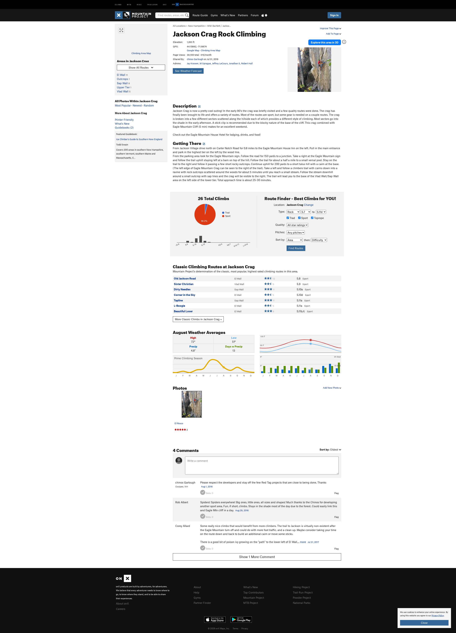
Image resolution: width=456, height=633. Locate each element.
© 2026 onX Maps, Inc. (219, 628)
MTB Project (250, 602)
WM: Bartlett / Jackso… (219, 25)
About (197, 587)
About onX (122, 603)
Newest (137, 105)
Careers (120, 608)
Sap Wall (122, 83)
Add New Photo (331, 387)
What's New (228, 15)
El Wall (121, 74)
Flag (336, 493)
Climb (118, 4)
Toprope (318, 217)
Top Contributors (253, 592)
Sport (304, 217)
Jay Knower (193, 63)
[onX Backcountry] (183, 5)
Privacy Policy (438, 615)
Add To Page (332, 33)
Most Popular (123, 105)
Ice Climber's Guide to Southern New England (139, 139)
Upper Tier (123, 87)
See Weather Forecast (188, 70)
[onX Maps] (123, 581)
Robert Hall (247, 63)
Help (196, 592)
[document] (424, 618)
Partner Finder (202, 602)
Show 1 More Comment (257, 557)
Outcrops (122, 78)
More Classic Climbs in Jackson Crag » (198, 319)
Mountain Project (253, 597)
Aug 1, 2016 (207, 486)
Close (424, 622)
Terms (235, 628)
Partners (243, 15)
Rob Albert (181, 502)
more (303, 541)
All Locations (179, 25)
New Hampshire (196, 25)
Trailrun (152, 4)
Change (309, 204)
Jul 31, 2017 (313, 542)
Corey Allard (182, 525)
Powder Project (302, 597)
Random (149, 105)
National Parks (301, 602)
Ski (165, 4)
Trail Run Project (303, 592)
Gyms (214, 15)
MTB (129, 4)
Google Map (193, 50)
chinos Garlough (195, 59)
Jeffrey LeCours (220, 63)
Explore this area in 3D (324, 42)
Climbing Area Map (141, 53)
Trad (292, 217)
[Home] (135, 15)
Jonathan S (234, 63)
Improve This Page (329, 28)
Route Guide (200, 15)
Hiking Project (301, 587)
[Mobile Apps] (264, 15)
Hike (139, 4)
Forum (255, 15)
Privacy (244, 628)
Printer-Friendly (124, 119)
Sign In (334, 15)
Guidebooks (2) (124, 127)
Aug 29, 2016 (242, 510)
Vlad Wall (122, 91)
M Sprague (205, 63)
